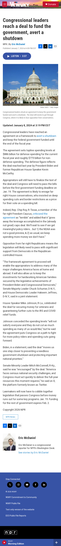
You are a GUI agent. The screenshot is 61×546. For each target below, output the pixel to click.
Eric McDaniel (18, 44)
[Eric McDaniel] (9, 442)
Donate (52, 4)
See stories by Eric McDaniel (33, 452)
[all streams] (57, 542)
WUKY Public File (13, 503)
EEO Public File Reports (16, 516)
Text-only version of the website (20, 510)
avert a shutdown (46, 135)
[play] (4, 542)
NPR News (10, 417)
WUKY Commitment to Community (21, 497)
